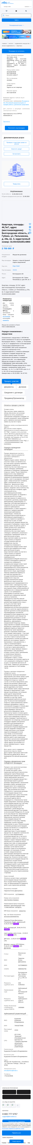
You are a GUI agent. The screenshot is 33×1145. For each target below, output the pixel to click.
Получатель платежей (10, 888)
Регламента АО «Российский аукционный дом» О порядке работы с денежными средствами (16, 102)
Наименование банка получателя (14, 903)
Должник (7, 948)
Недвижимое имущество (22, 43)
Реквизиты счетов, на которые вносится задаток (16, 426)
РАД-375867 (16, 266)
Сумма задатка (11, 83)
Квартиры (19, 45)
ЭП (15, 935)
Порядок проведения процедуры (12, 448)
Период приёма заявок (13, 70)
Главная (4, 43)
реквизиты (6, 320)
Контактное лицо (9, 1054)
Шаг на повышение (12, 78)
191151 (15, 270)
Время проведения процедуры (15, 55)
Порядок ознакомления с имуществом (12, 333)
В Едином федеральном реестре (12, 196)
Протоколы (6, 121)
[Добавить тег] (30, 230)
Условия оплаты (9, 409)
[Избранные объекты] (7, 11)
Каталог (11, 43)
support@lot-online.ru (9, 1116)
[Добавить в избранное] (30, 224)
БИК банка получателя (11, 911)
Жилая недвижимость (8, 45)
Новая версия (16, 1141)
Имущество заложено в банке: (11, 325)
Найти (16, 20)
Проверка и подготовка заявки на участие (16, 143)
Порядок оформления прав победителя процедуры (14, 762)
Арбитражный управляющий (15, 1014)
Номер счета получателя (11, 898)
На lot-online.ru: (6, 194)
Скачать (16, 923)
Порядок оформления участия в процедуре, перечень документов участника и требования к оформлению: (14, 456)
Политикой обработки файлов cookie (13, 1128)
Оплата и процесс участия (14, 405)
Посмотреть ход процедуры (16, 128)
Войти (29, 3)
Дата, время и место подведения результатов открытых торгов (14, 750)
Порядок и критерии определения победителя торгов (14, 672)
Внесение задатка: (12, 90)
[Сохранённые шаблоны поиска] (26, 11)
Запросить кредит (16, 149)
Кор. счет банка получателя (12, 914)
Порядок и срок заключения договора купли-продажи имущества (15, 767)
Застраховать (16, 154)
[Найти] (3, 15)
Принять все (16, 1133)
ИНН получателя (9, 894)
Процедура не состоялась (16, 51)
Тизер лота (16, 184)
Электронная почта (10, 1068)
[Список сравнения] (16, 11)
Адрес (6, 1060)
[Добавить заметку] (30, 233)
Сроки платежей (9, 876)
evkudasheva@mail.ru (11, 1070)
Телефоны (7, 1074)
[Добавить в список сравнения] (30, 227)
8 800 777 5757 (22, 3)
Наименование (8, 1049)
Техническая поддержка (26, 3)
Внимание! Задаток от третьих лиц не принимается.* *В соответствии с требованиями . (16, 101)
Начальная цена (7, 246)
